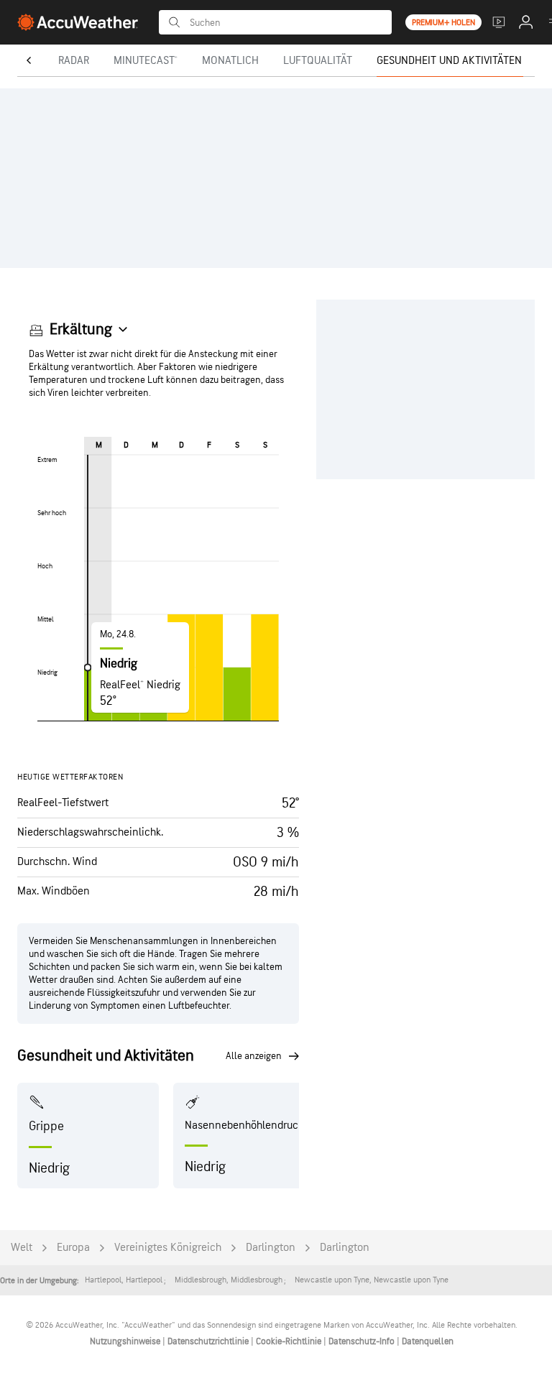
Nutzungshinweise (126, 1341)
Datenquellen (428, 1341)
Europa (73, 1247)
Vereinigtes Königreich (167, 1247)
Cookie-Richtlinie (289, 1341)
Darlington (270, 1247)
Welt (21, 1247)
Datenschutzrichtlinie (209, 1341)
